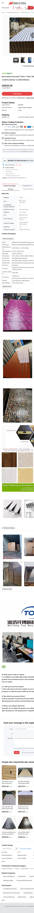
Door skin (4, 852)
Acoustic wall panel (7, 858)
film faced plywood (7, 855)
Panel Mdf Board (28, 893)
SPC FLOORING (22, 858)
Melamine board (22, 855)
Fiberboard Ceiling (8, 880)
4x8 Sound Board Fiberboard (24, 880)
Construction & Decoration (13, 12)
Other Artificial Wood (8, 876)
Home (3, 12)
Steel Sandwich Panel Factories (11, 893)
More (3, 900)
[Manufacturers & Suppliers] (17, 3)
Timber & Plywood (25, 12)
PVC (19, 852)
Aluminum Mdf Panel (8, 897)
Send (16, 752)
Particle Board (22, 876)
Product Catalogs (26, 848)
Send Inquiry (17, 94)
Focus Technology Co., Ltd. (22, 906)
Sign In (4, 178)
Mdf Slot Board (22, 897)
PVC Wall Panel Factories (10, 889)
